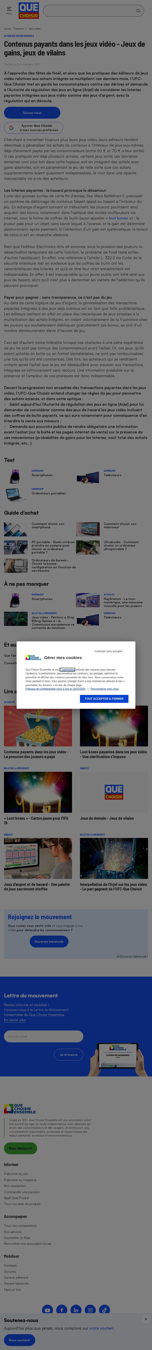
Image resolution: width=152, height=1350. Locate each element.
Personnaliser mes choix (105, 688)
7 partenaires (67, 669)
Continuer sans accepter (109, 651)
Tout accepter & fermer (104, 698)
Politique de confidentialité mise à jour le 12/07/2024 (55, 688)
